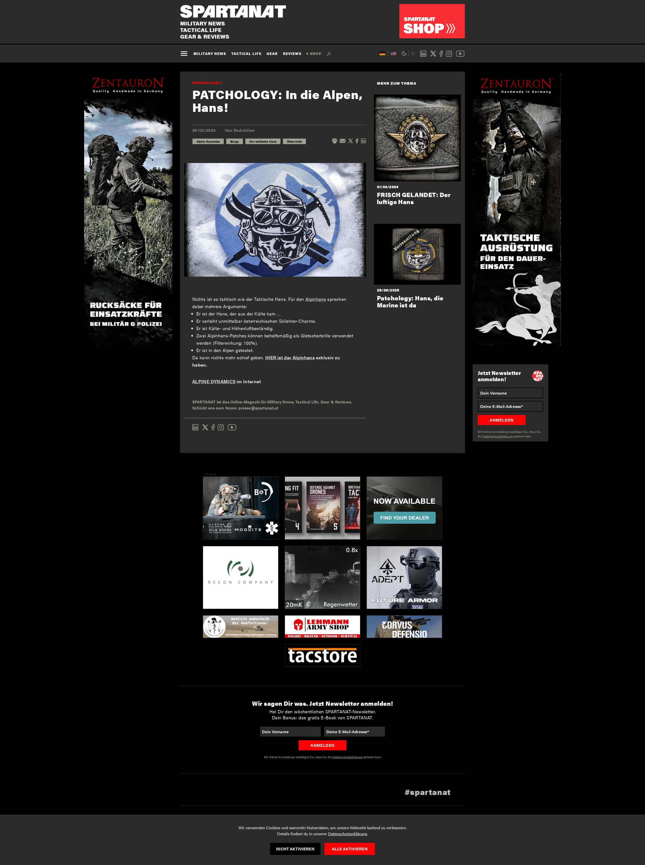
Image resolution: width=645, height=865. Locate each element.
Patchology (207, 82)
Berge (234, 141)
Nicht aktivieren (295, 849)
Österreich (294, 141)
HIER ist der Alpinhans (290, 357)
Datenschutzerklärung (347, 834)
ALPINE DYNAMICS (213, 381)
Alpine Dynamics (208, 141)
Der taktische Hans (262, 141)
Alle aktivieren (349, 849)
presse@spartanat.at (258, 408)
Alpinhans (315, 299)
